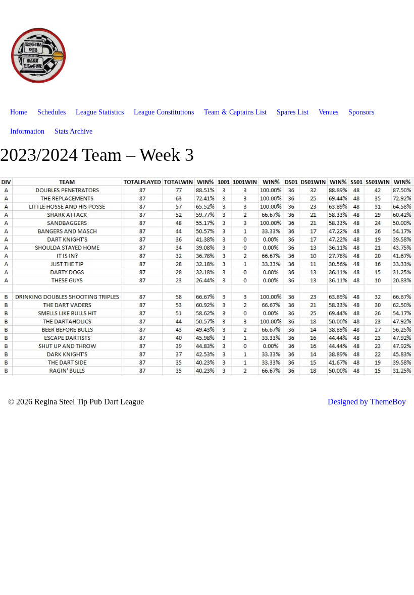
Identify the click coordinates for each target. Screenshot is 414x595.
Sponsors (361, 112)
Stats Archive (73, 131)
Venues (328, 112)
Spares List (292, 112)
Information (27, 131)
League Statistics (100, 112)
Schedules (51, 112)
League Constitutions (164, 112)
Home (18, 112)
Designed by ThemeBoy (367, 401)
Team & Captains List (235, 112)
